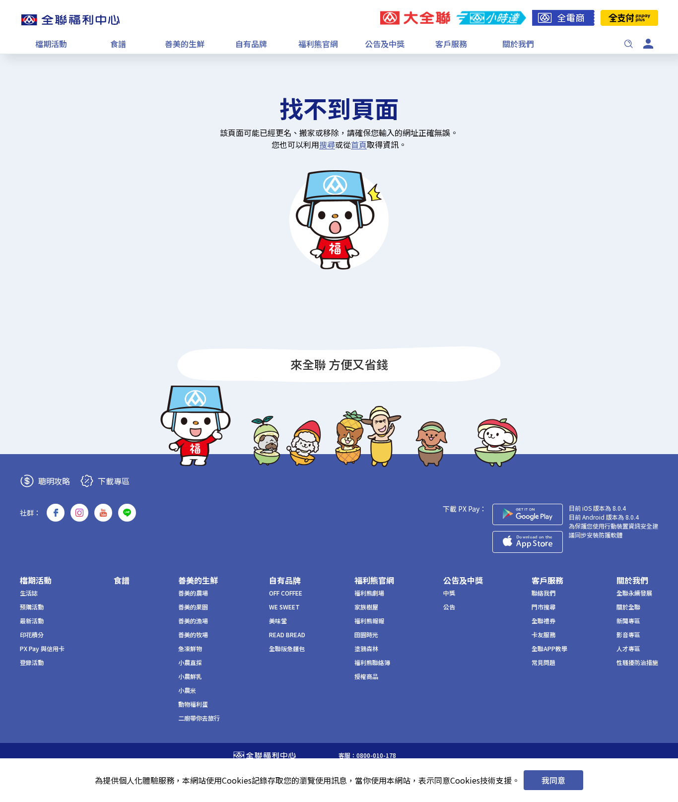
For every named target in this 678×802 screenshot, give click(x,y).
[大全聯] (415, 18)
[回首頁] (70, 19)
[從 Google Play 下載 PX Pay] (527, 514)
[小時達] (491, 18)
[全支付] (629, 18)
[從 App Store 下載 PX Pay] (527, 542)
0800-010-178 (376, 755)
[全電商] (563, 18)
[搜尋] (628, 44)
